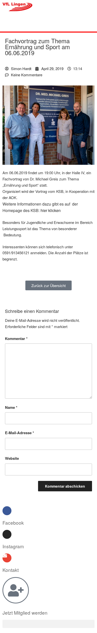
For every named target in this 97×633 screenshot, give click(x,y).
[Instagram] (6, 534)
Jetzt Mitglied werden (25, 612)
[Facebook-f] (6, 510)
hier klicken (51, 210)
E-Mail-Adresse (19, 432)
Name (11, 407)
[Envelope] (6, 557)
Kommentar (16, 338)
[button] (48, 22)
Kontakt (10, 569)
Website (12, 458)
